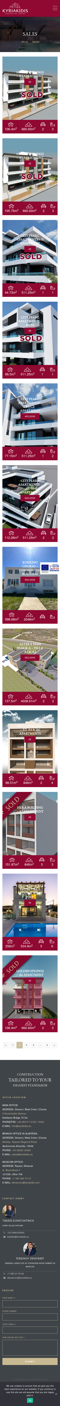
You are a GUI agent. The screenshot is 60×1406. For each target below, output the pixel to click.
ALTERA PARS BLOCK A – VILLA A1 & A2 (30, 648)
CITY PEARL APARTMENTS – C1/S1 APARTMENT (30, 486)
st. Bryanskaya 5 (11, 1170)
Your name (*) (8, 1298)
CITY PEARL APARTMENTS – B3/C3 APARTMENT (30, 404)
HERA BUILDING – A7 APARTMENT (30, 809)
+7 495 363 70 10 (21, 1178)
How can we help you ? (13, 1337)
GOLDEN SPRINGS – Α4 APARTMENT (30, 74)
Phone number (9, 1311)
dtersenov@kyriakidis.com (26, 1182)
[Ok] (56, 1394)
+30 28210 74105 (26, 1121)
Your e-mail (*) (9, 1324)
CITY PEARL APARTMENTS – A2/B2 (30, 321)
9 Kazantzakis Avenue (14, 1113)
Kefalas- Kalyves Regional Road (19, 1141)
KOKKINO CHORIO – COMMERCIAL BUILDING (30, 568)
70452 (40, 1121)
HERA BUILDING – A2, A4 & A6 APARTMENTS (30, 729)
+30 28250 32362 (21, 1150)
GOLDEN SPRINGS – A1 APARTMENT (30, 156)
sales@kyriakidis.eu (22, 1154)
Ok (30, 1400)
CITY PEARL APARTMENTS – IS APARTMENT (30, 239)
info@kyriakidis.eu (21, 1126)
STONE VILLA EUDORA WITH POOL (30, 893)
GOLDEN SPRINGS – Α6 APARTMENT (30, 973)
